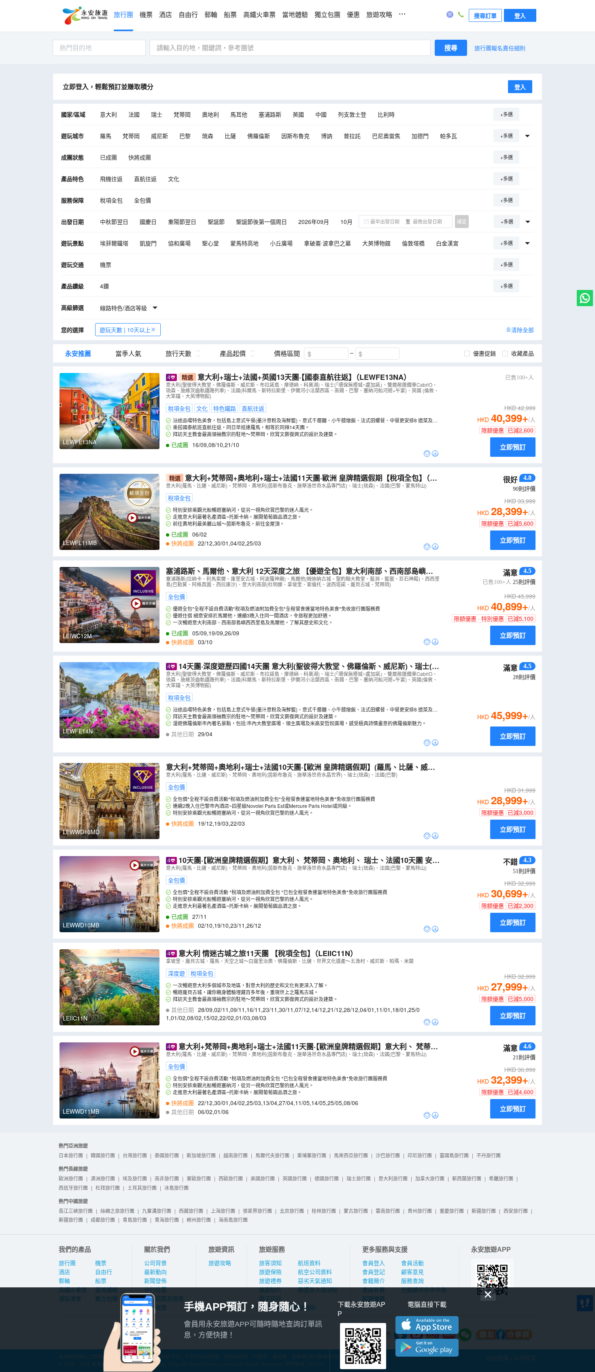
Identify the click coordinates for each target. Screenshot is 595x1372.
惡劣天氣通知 (315, 1281)
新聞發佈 (155, 1281)
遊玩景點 (72, 243)
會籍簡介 (373, 1281)
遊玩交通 (72, 264)
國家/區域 (73, 114)
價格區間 (287, 353)
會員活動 (412, 1263)
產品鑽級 (72, 286)
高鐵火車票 (259, 14)
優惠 (353, 14)
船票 (230, 14)
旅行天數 (178, 353)
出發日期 (72, 221)
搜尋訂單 (485, 15)
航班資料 (309, 1263)
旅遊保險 (270, 1272)
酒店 (165, 14)
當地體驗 (295, 14)
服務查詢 (412, 1281)
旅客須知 (270, 1263)
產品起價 (233, 353)
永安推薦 (78, 353)
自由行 (188, 14)
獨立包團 (327, 14)
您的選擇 (72, 330)
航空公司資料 (315, 1272)
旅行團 (123, 14)
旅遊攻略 (379, 14)
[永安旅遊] (84, 15)
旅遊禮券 (270, 1281)
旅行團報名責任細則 (499, 48)
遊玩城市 (72, 136)
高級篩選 (72, 307)
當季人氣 (128, 353)
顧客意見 (412, 1272)
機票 (146, 14)
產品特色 (72, 179)
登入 (520, 15)
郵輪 (210, 14)
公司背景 (155, 1263)
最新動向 (155, 1272)
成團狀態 (72, 157)
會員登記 (373, 1272)
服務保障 (72, 200)
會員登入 (373, 1263)
